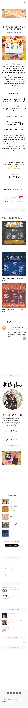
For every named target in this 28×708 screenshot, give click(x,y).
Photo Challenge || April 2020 (14, 515)
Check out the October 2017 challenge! (14, 156)
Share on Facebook (14, 193)
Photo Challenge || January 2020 (12, 248)
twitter (11, 565)
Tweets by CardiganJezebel (11, 550)
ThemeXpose (15, 699)
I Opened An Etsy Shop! (7, 449)
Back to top (21, 704)
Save (22, 197)
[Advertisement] (11, 484)
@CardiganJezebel (14, 168)
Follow (11, 436)
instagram (5, 577)
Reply (24, 338)
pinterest (12, 571)
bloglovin (5, 571)
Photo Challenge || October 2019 (12, 310)
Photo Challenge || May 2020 (14, 507)
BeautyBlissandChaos (16, 327)
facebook (5, 565)
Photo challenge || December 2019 (13, 279)
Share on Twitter (12, 197)
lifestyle (11, 201)
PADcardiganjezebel (18, 201)
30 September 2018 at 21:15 (14, 329)
